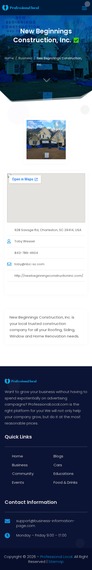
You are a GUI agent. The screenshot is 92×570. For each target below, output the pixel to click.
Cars (57, 465)
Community (23, 473)
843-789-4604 (26, 252)
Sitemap (56, 561)
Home (9, 58)
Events (18, 482)
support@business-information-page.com (45, 523)
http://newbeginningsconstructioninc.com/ (48, 275)
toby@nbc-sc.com (29, 264)
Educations (63, 473)
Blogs (58, 456)
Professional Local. (56, 556)
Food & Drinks (65, 482)
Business (25, 58)
